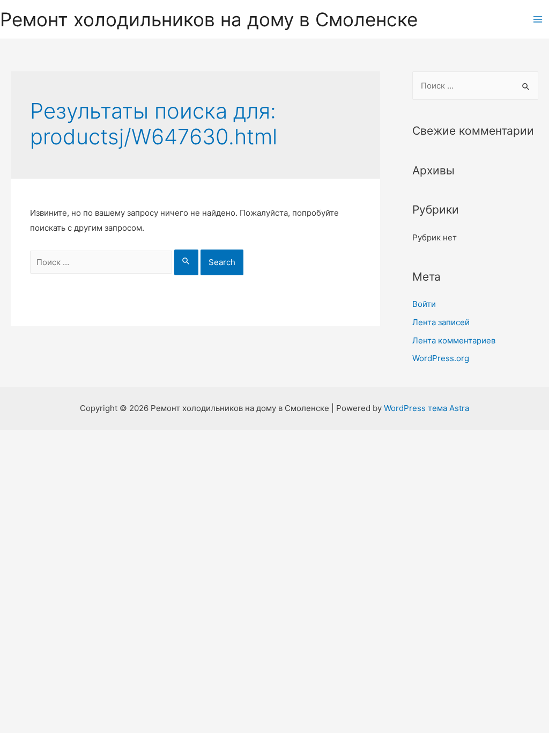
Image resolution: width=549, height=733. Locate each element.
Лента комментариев (453, 340)
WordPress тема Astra (426, 408)
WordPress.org (440, 358)
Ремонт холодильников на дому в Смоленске (209, 19)
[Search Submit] (186, 262)
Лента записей (441, 322)
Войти (424, 304)
